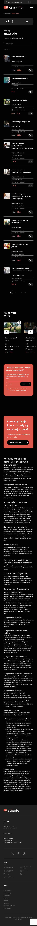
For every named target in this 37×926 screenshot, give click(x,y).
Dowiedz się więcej (16, 442)
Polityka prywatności (9, 905)
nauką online (14, 791)
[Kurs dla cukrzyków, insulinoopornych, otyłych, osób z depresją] (7, 196)
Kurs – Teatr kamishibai (20, 78)
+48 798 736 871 (10, 826)
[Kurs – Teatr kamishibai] (7, 80)
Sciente (27, 518)
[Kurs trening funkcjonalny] (7, 123)
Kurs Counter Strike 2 (19, 57)
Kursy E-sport (9, 867)
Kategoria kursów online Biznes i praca (18, 674)
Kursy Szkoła (25, 871)
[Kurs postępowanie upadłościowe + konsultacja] (7, 172)
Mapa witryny (7, 908)
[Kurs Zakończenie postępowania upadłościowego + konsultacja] (7, 145)
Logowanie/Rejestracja (15, 2)
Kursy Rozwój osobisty (9, 871)
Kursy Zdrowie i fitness (26, 867)
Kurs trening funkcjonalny (21, 122)
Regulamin (6, 903)
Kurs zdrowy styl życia (19, 100)
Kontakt (6, 900)
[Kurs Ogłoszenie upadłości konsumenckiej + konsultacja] (7, 270)
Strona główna (7, 13)
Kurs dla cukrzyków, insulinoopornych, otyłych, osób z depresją (21, 196)
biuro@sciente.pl (12, 828)
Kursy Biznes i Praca (11, 874)
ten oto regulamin (21, 390)
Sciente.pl (6, 620)
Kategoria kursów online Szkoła (15, 656)
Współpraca (7, 898)
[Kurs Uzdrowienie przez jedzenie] (7, 246)
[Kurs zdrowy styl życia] (7, 102)
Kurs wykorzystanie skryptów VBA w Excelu (19, 759)
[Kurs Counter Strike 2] (7, 58)
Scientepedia (7, 895)
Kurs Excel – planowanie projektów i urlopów (20, 729)
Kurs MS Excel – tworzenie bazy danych (18, 750)
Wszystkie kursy (10, 877)
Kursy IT (24, 874)
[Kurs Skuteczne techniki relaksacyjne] (7, 222)
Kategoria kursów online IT (14, 691)
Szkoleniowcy (7, 893)
